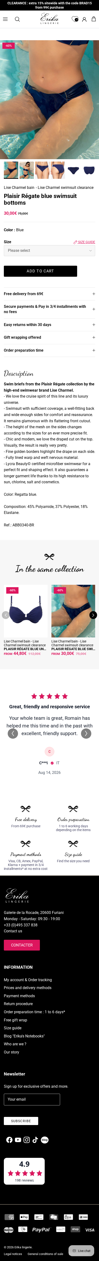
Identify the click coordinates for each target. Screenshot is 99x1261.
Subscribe (21, 1121)
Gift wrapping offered (22, 337)
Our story (11, 1052)
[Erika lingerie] (49, 18)
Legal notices (13, 1254)
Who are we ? (15, 1044)
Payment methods (19, 996)
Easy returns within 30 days (27, 324)
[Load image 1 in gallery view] (49, 99)
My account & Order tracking (28, 980)
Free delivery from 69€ (23, 294)
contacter (22, 945)
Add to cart (40, 271)
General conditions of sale (45, 1254)
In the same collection (49, 568)
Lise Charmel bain (19, 187)
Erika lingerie (23, 1247)
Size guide (86, 242)
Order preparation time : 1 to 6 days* (34, 1012)
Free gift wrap (15, 1020)
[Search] (19, 19)
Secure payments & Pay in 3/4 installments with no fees (45, 309)
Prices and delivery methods (27, 987)
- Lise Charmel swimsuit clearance (64, 187)
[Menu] (5, 19)
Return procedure (18, 1004)
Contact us (13, 931)
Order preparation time (23, 350)
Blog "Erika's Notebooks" (24, 1036)
